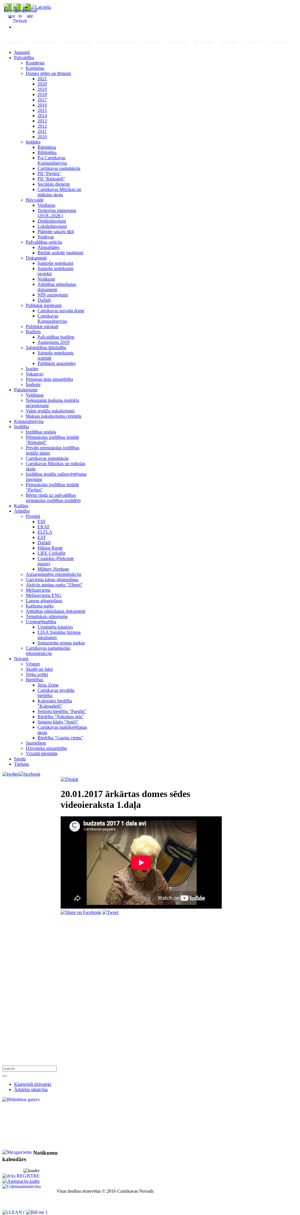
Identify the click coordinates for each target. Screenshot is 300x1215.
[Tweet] (110, 912)
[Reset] (4, 1076)
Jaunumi (14, 42)
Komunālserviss (116, 42)
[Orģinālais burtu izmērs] (20, 20)
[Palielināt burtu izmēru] (11, 15)
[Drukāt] (69, 779)
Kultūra (177, 42)
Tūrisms (279, 42)
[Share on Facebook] (81, 912)
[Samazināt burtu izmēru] (30, 15)
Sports (254, 42)
